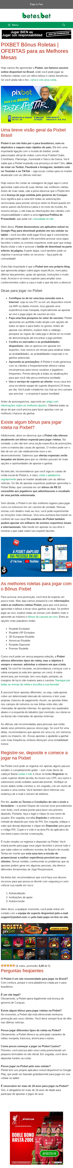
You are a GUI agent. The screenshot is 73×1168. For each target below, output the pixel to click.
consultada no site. (43, 218)
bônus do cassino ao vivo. (43, 616)
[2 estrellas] (5, 965)
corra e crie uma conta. (43, 79)
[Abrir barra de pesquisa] (64, 25)
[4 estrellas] (10, 965)
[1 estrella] (2, 965)
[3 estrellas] (8, 965)
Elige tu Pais (36, 4)
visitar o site (25, 773)
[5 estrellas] (13, 965)
